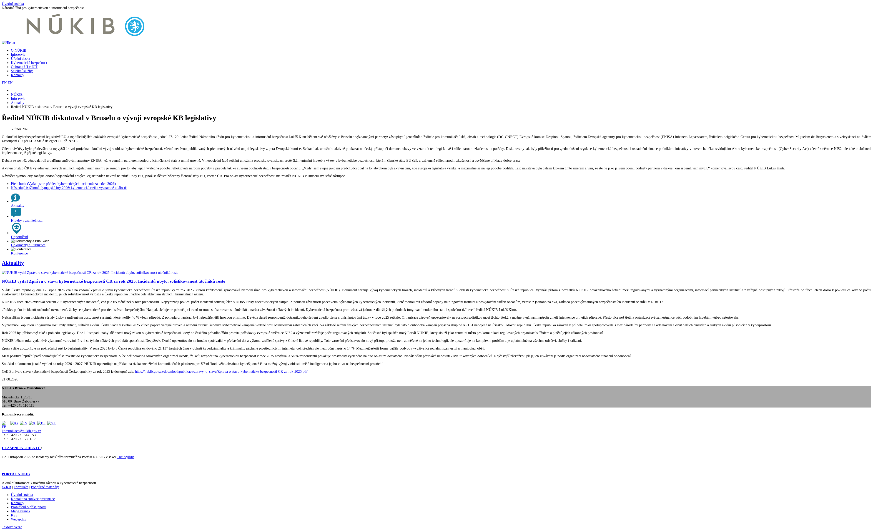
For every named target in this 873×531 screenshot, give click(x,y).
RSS (14, 515)
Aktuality (13, 263)
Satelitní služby (22, 71)
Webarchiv (18, 519)
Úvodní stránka (13, 4)
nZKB (6, 487)
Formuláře (21, 487)
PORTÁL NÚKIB (16, 474)
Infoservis (18, 54)
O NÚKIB (18, 50)
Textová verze (12, 527)
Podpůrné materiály (45, 487)
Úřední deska (20, 58)
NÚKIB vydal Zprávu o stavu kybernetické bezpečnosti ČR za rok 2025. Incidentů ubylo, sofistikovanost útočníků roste (113, 281)
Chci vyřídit (125, 457)
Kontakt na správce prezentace (33, 499)
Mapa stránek (20, 511)
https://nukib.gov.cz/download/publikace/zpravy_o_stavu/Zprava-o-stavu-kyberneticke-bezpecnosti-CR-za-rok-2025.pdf (221, 371)
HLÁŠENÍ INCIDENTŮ (21, 448)
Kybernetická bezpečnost (29, 63)
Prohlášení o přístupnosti (28, 507)
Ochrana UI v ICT (24, 67)
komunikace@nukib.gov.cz (21, 431)
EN (5, 83)
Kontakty (17, 75)
